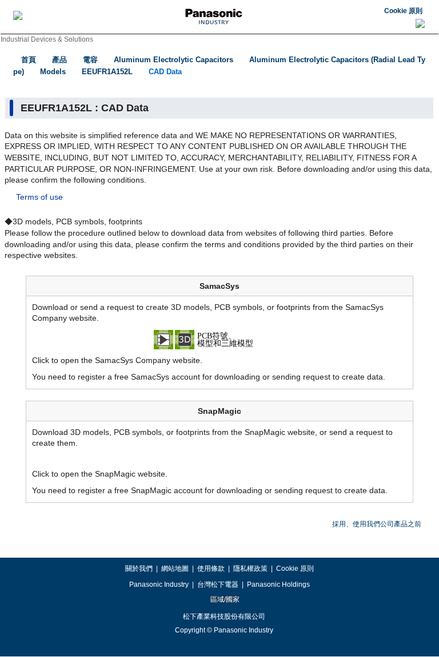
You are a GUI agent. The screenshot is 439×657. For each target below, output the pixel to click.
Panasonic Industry (159, 585)
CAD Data (165, 71)
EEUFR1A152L (107, 71)
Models (53, 71)
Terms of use (39, 196)
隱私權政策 (250, 569)
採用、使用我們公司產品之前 (376, 524)
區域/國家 (224, 599)
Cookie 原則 (403, 11)
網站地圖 (175, 569)
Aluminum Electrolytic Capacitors (173, 59)
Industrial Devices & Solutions (47, 39)
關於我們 (139, 569)
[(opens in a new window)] (219, 338)
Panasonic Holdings (278, 585)
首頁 (28, 59)
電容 (90, 59)
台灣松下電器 (217, 585)
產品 (59, 59)
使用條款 (211, 569)
